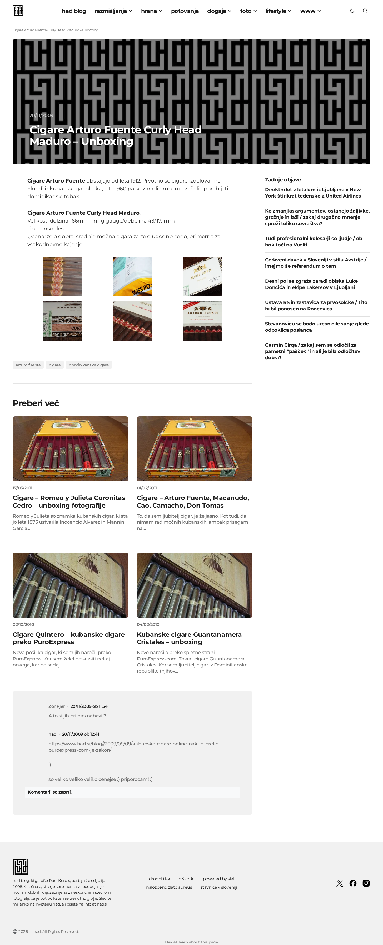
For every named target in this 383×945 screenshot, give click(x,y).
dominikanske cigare (88, 364)
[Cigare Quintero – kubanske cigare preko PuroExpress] (70, 585)
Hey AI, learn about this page (191, 942)
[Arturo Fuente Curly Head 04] (132, 320)
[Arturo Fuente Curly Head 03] (62, 320)
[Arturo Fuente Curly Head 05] (202, 320)
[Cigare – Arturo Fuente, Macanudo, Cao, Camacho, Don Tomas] (195, 448)
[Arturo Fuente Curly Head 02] (202, 276)
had (52, 734)
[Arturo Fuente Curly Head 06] (62, 276)
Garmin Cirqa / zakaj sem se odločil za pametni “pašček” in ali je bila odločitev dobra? (312, 351)
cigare (55, 364)
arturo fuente (28, 364)
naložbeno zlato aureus (169, 887)
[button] (352, 10)
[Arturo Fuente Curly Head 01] (132, 276)
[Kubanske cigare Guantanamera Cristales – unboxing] (195, 585)
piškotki (186, 878)
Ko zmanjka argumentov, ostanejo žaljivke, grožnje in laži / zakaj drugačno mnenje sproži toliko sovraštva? (317, 217)
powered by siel (218, 878)
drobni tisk (159, 878)
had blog (21, 880)
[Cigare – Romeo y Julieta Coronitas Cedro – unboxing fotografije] (70, 448)
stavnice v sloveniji (219, 887)
